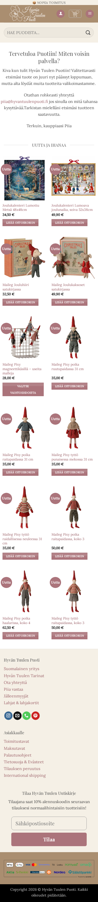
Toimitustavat (16, 741)
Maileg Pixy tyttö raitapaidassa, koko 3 (68, 620)
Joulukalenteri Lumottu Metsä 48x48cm (21, 207)
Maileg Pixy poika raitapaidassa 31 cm (18, 457)
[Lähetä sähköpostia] (17, 715)
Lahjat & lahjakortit (21, 702)
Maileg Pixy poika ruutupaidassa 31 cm (68, 366)
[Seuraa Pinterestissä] (35, 715)
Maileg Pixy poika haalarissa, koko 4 (16, 620)
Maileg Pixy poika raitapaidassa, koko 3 (68, 536)
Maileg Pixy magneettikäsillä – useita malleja (22, 368)
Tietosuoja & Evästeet (24, 761)
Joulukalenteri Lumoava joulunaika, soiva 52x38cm (72, 207)
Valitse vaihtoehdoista (23, 389)
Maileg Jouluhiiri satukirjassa (16, 287)
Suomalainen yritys (21, 668)
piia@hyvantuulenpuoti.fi (24, 101)
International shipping (25, 775)
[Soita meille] (26, 715)
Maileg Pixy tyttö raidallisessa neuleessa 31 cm (22, 538)
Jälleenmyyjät (16, 695)
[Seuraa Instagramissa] (8, 715)
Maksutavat (14, 748)
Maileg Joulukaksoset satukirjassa (68, 287)
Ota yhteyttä (15, 682)
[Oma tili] (61, 14)
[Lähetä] (88, 32)
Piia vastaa (13, 689)
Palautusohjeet (17, 755)
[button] (75, 14)
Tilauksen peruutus (22, 768)
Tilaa (49, 839)
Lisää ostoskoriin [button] (20, 222)
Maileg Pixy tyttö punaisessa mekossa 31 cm (72, 457)
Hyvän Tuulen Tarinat (24, 675)
